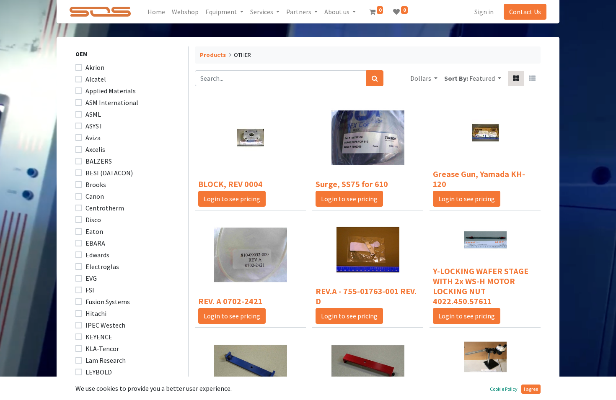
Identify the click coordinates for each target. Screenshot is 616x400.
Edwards (97, 255)
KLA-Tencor (102, 348)
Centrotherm (104, 208)
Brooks (95, 184)
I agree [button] (531, 389)
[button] (485, 78)
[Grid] (516, 78)
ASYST (94, 126)
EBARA (95, 243)
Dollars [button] (421, 78)
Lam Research (105, 360)
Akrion (94, 67)
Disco (93, 219)
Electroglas (102, 266)
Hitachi (95, 313)
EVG (91, 278)
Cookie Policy (504, 389)
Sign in (484, 12)
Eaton (94, 231)
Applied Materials (110, 91)
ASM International (111, 102)
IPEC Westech (105, 325)
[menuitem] (156, 11)
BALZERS (98, 161)
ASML (93, 114)
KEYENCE (98, 337)
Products (213, 55)
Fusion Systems (107, 301)
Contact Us (525, 12)
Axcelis (95, 149)
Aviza (93, 137)
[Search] (374, 78)
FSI (89, 290)
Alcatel (95, 79)
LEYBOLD (98, 372)
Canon (94, 196)
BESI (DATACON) (109, 173)
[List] (532, 78)
